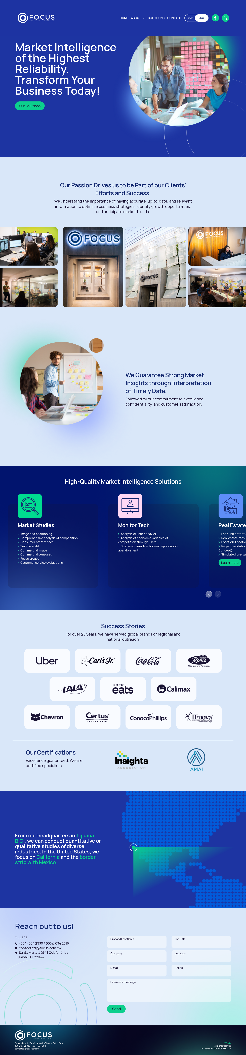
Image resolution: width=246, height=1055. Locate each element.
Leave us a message (123, 982)
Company (116, 953)
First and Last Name (122, 939)
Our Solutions (29, 106)
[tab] (209, 594)
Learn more (230, 562)
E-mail (114, 967)
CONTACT (174, 18)
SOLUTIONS (156, 18)
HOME (124, 18)
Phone (179, 967)
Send (116, 1008)
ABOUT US (138, 18)
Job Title (180, 939)
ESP (190, 18)
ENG (201, 18)
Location (180, 953)
